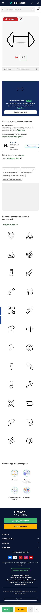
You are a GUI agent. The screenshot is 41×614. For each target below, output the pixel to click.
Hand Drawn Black (13, 158)
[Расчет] (11, 236)
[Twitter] (15, 557)
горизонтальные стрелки (12, 179)
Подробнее (20, 108)
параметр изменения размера (13, 176)
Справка (5, 543)
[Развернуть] (11, 310)
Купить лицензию (20, 112)
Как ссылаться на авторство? (12, 137)
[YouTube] (31, 557)
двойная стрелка (26, 172)
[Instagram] (26, 557)
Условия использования (20, 575)
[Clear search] (27, 9)
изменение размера (10, 172)
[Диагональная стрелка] (30, 273)
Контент (5, 534)
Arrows (21, 155)
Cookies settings (21, 584)
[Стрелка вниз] (11, 273)
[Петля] (30, 310)
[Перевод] (11, 441)
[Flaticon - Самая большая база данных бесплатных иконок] (17, 3)
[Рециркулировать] (30, 347)
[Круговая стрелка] (30, 254)
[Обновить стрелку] (30, 291)
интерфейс (15, 169)
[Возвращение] (11, 329)
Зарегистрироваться (20, 570)
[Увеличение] (30, 385)
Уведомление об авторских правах (21, 582)
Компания (6, 548)
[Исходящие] (30, 236)
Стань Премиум (20, 526)
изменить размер (28, 169)
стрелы (6, 169)
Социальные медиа (20, 552)
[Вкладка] (30, 403)
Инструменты (7, 539)
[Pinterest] (20, 557)
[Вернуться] (30, 441)
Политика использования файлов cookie (21, 580)
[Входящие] (11, 254)
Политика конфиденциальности (21, 577)
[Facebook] (10, 557)
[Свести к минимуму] (11, 403)
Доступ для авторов (20, 520)
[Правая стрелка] (30, 329)
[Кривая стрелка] (11, 422)
